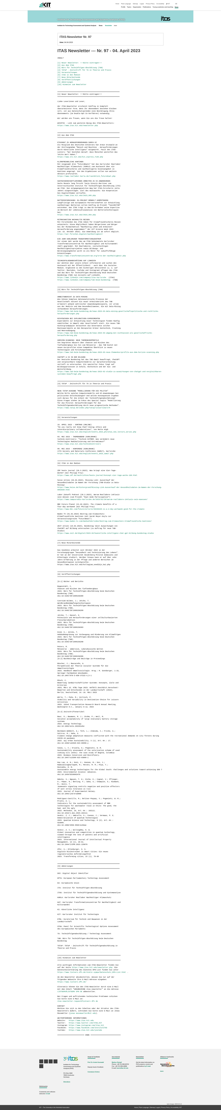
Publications (147, 7)
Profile (123, 7)
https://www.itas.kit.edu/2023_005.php (76, 196)
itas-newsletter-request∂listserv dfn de (77, 1001)
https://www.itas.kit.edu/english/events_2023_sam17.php (85, 454)
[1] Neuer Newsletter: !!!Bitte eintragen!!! (79, 63)
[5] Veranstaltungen (67, 72)
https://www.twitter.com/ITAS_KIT (85, 1023)
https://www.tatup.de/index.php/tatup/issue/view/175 (83, 408)
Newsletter (108, 25)
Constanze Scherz (94, 1072)
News (176, 7)
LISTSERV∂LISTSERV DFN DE (69, 992)
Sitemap (135, 3)
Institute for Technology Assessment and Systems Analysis (76, 25)
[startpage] (181, 7)
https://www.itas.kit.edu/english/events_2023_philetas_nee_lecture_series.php (96, 432)
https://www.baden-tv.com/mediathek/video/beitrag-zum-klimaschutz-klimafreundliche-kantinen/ (104, 521)
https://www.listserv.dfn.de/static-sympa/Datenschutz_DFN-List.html (91, 972)
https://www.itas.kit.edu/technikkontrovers (79, 444)
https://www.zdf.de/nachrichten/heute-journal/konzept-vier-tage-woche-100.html (97, 475)
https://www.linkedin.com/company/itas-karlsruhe (81, 278)
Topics (129, 7)
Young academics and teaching (163, 7)
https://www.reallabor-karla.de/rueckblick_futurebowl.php (86, 176)
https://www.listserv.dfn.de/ (71, 982)
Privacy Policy (150, 3)
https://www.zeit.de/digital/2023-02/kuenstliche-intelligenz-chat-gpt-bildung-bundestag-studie (105, 533)
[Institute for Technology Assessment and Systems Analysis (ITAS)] (165, 18)
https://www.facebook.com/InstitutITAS (88, 1028)
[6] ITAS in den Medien (68, 75)
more (162, 1071)
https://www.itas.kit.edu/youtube (85, 1030)
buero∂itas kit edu (122, 1068)
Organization (137, 7)
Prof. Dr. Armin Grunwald (96, 1062)
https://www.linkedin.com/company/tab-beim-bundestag (83, 280)
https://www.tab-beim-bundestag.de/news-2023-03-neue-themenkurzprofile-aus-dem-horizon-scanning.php (108, 352)
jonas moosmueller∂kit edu (83, 1013)
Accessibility (160, 3)
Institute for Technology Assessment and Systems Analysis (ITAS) (91, 19)
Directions (66, 1082)
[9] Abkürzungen (65, 82)
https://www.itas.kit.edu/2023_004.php (76, 215)
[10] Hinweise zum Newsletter (71, 85)
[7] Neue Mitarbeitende (68, 77)
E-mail (48, 1093)
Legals (142, 3)
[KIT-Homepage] (45, 5)
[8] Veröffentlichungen (68, 80)
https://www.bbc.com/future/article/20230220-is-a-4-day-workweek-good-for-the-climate (100, 509)
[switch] (181, 4)
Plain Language (126, 3)
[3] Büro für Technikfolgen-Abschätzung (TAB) (80, 68)
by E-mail (147, 1066)
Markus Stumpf (117, 1062)
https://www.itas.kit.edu (81, 1021)
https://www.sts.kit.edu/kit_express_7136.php (80, 157)
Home (117, 3)
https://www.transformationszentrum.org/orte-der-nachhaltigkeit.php (91, 256)
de (176, 3)
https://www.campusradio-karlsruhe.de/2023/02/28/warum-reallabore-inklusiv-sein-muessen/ (102, 499)
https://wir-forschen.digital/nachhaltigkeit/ (80, 234)
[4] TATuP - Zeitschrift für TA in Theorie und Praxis (84, 70)
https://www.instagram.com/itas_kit (86, 1025)
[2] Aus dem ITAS (65, 65)
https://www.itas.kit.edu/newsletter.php (77, 126)
